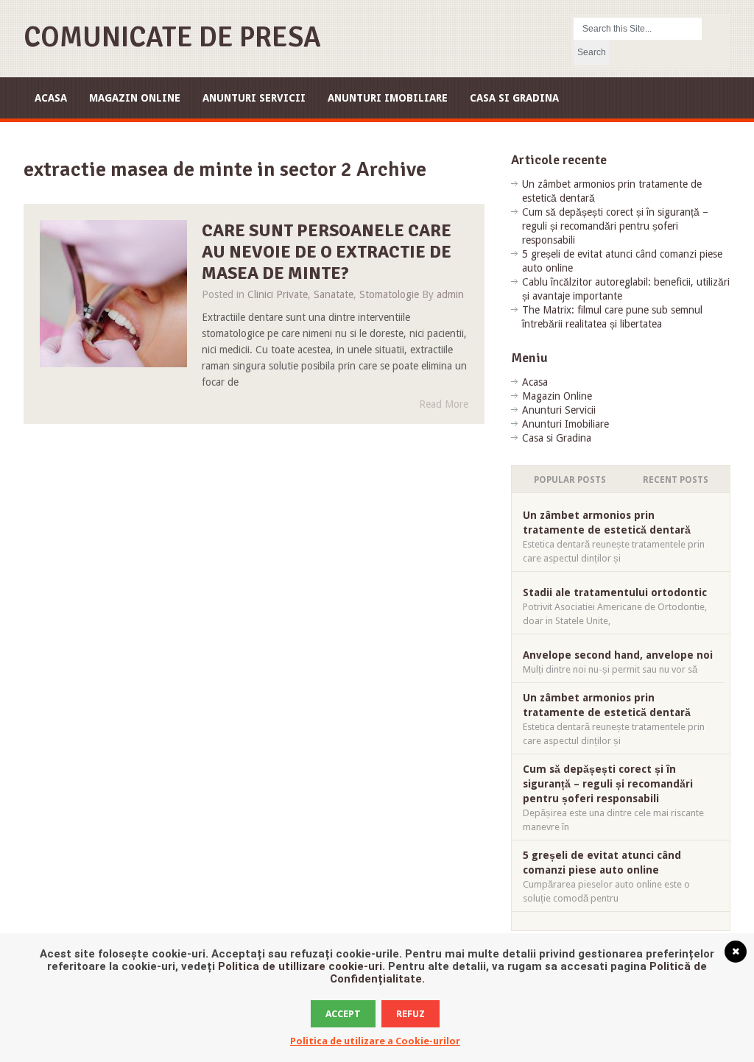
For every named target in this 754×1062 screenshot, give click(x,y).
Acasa (51, 98)
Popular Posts (570, 480)
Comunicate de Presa (172, 37)
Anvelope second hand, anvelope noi (618, 655)
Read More (443, 404)
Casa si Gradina (514, 98)
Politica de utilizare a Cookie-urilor (375, 1041)
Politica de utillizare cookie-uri (300, 966)
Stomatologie (389, 294)
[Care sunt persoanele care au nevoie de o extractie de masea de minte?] (113, 293)
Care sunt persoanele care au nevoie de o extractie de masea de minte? (326, 251)
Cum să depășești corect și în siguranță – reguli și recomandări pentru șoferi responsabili (615, 226)
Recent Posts (675, 480)
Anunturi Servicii (254, 98)
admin (450, 294)
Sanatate (333, 294)
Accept (343, 1013)
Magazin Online (134, 98)
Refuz (410, 1013)
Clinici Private (277, 294)
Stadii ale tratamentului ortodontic (615, 592)
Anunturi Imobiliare (388, 98)
